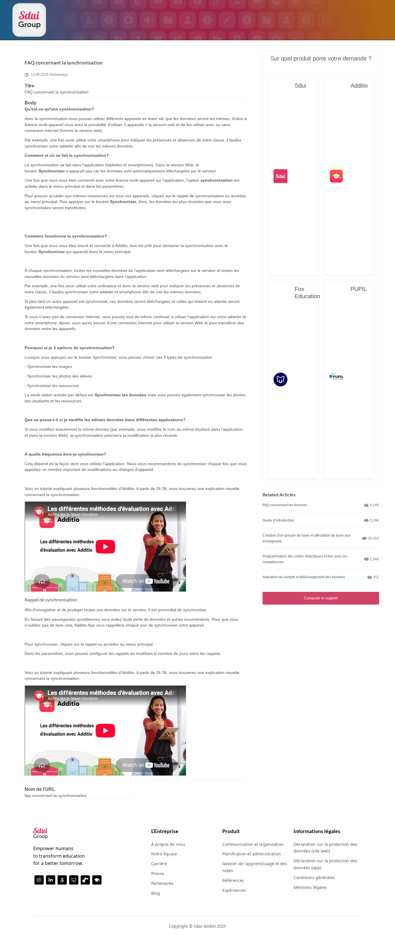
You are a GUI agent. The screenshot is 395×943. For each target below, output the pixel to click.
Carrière (159, 863)
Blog (155, 893)
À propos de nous (168, 844)
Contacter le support (321, 598)
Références (233, 880)
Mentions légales (310, 887)
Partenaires (162, 883)
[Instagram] (39, 880)
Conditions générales (314, 877)
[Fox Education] (73, 880)
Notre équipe (164, 854)
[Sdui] (62, 880)
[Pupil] (85, 880)
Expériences (234, 890)
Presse (157, 873)
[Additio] (96, 880)
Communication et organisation (253, 844)
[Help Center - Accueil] (29, 20)
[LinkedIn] (50, 880)
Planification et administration (251, 854)
